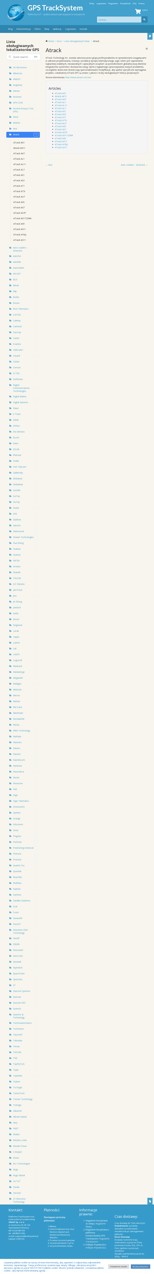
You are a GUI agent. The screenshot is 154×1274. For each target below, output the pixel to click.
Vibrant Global (20, 1116)
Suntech (17, 1008)
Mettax (16, 701)
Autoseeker (18, 267)
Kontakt (83, 29)
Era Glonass (19, 431)
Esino (15, 443)
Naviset (16, 754)
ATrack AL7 (19, 169)
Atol (15, 128)
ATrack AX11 (19, 229)
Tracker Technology (22, 1099)
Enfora (16, 425)
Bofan (16, 297)
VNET (15, 1128)
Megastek (18, 677)
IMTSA (16, 560)
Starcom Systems (21, 991)
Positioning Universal (23, 847)
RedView (17, 883)
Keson (16, 619)
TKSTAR (17, 1052)
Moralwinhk (18, 718)
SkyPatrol (17, 967)
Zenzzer (17, 1192)
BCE (15, 279)
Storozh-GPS (19, 1002)
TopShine (17, 1075)
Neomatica (18, 771)
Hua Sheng (18, 543)
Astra (15, 116)
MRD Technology (21, 730)
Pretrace (17, 853)
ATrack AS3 (19, 180)
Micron (16, 695)
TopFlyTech (19, 1064)
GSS (15, 513)
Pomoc (142, 3)
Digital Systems (20, 402)
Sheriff (16, 938)
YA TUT (16, 1181)
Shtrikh (16, 944)
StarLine (17, 996)
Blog (10, 29)
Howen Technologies (23, 537)
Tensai (16, 1046)
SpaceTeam (19, 973)
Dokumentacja (23, 29)
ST (14, 985)
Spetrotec (18, 979)
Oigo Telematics (21, 800)
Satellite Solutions (21, 900)
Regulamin (113, 3)
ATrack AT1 (19, 185)
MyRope (17, 736)
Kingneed (17, 625)
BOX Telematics (21, 308)
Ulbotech (17, 1110)
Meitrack (17, 689)
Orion (15, 830)
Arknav (16, 90)
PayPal (70, 1243)
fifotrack (17, 455)
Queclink (17, 871)
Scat (15, 906)
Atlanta (16, 122)
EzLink (16, 449)
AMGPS (16, 79)
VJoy (15, 1122)
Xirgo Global (19, 1175)
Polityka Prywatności (96, 1247)
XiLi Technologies (21, 1163)
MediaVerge (19, 672)
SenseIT (17, 924)
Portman (17, 842)
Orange (16, 818)
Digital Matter (19, 396)
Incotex (16, 566)
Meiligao (17, 683)
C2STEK (17, 314)
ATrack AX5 (19, 202)
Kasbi (15, 613)
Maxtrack (17, 666)
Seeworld (17, 918)
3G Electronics (20, 67)
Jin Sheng (17, 601)
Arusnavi (17, 96)
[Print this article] (147, 48)
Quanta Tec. (19, 865)
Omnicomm (19, 806)
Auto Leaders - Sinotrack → (134, 164)
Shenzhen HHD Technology (20, 931)
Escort (16, 437)
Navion (16, 748)
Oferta (37, 29)
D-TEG (16, 373)
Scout (16, 912)
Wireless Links (20, 1140)
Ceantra (17, 344)
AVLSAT (17, 273)
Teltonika (17, 1040)
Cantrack (17, 326)
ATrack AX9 (19, 223)
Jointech (17, 607)
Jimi (15, 595)
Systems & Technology (19, 1016)
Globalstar (18, 484)
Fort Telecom (19, 466)
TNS (15, 1058)
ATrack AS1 (19, 175)
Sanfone (17, 894)
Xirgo (15, 1169)
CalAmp (17, 320)
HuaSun (17, 554)
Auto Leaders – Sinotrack (20, 249)
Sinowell (17, 961)
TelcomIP (17, 1034)
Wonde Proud (19, 1146)
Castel (16, 338)
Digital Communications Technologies (21, 388)
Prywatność (125, 3)
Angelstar (17, 85)
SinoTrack (18, 955)
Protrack (17, 859)
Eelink (16, 419)
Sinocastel (18, 950)
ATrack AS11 (19, 240)
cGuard (16, 355)
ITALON (17, 578)
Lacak (16, 630)
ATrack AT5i (19, 191)
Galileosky (18, 472)
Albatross (17, 73)
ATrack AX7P (19, 212)
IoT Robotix (19, 584)
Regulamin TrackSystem (97, 1240)
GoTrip (16, 502)
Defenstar (18, 379)
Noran (16, 777)
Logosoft (17, 660)
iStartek (16, 572)
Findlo (16, 460)
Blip (15, 291)
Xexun (16, 1157)
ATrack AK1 (19, 142)
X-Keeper (17, 1151)
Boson (16, 303)
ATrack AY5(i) (19, 234)
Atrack (16, 134)
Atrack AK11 (19, 148)
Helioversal (18, 531)
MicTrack (17, 707)
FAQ (134, 3)
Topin (16, 1069)
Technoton (18, 1028)
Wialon (16, 1134)
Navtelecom (19, 759)
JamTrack (17, 589)
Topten (16, 1081)
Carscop (17, 332)
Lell (14, 648)
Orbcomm (18, 824)
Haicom (17, 525)
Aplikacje (57, 29)
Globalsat (17, 478)
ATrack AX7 (19, 207)
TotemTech (19, 1093)
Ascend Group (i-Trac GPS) (23, 110)
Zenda (16, 1187)
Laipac (16, 636)
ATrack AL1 (19, 158)
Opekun (17, 812)
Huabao (17, 548)
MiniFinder (18, 713)
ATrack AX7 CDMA (22, 218)
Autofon (17, 256)
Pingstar (17, 836)
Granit (16, 507)
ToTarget (17, 1087)
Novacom (18, 783)
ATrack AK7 (19, 153)
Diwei (15, 408)
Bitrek (16, 285)
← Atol (49, 164)
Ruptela (16, 888)
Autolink (17, 261)
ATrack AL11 (19, 164)
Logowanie (101, 3)
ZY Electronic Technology (19, 1200)
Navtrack (17, 765)
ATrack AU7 (19, 196)
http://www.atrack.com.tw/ (78, 77)
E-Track (16, 414)
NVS (15, 789)
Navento (17, 742)
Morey (16, 724)
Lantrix (16, 642)
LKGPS (16, 654)
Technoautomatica (22, 1022)
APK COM (18, 102)
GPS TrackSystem (55, 7)
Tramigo (17, 1105)
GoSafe (16, 490)
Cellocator (18, 349)
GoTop (16, 496)
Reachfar (17, 877)
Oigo (15, 795)
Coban (16, 361)
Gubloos (17, 519)
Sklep (91, 3)
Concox (16, 367)
